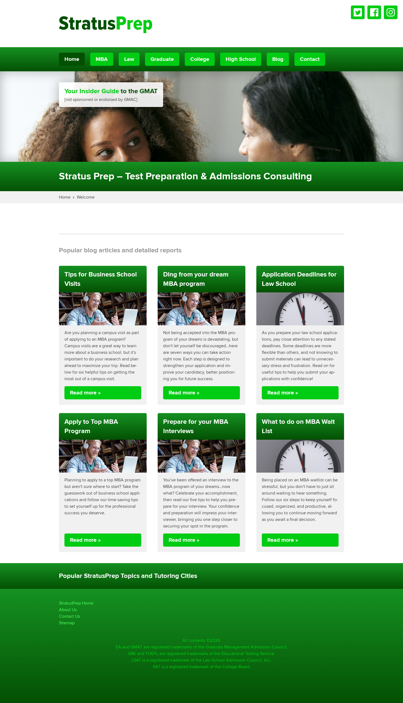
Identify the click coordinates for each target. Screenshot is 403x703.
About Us (68, 609)
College (199, 59)
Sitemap (67, 622)
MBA (102, 59)
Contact (310, 59)
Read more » (85, 392)
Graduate (162, 59)
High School (241, 59)
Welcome (86, 197)
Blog (277, 59)
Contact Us (69, 616)
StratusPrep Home (76, 603)
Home (71, 59)
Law (129, 59)
